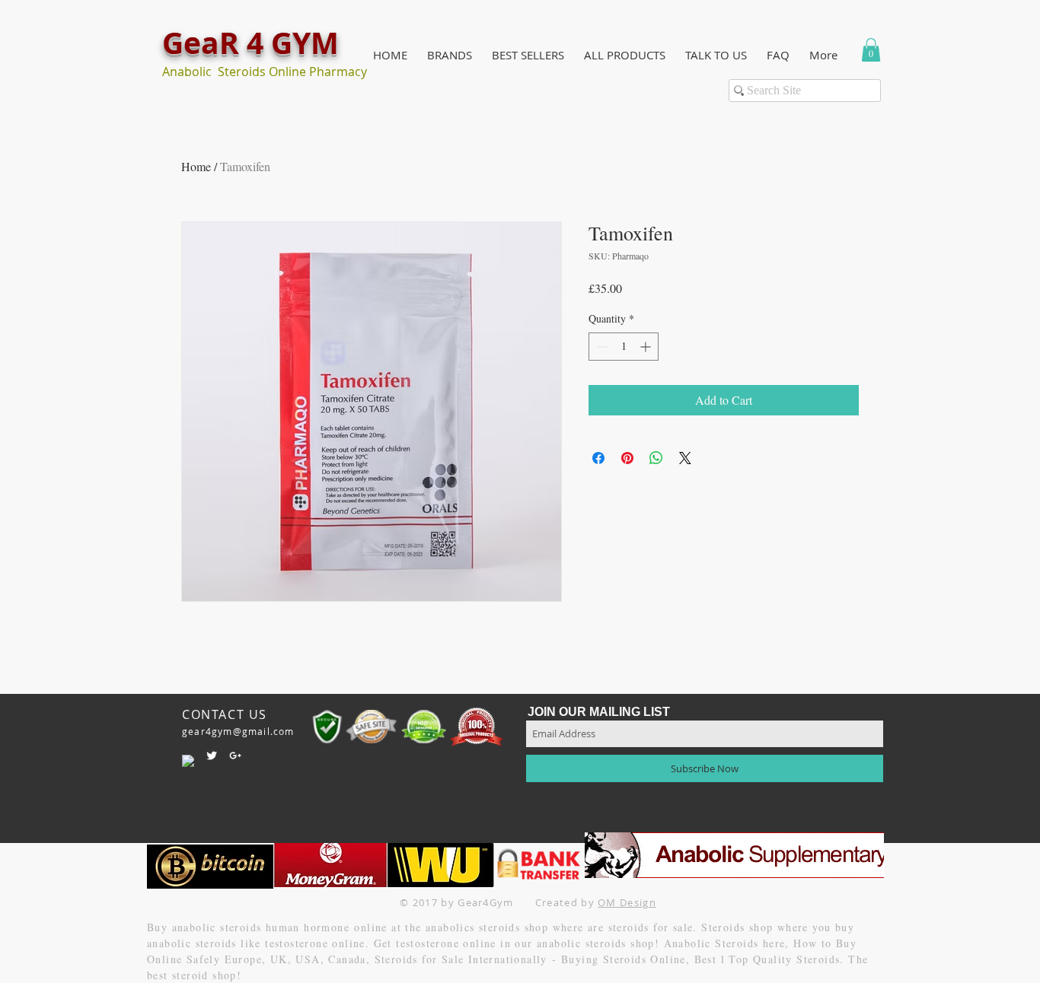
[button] (449, 55)
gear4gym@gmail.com (238, 731)
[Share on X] (685, 458)
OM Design (627, 902)
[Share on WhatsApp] (656, 458)
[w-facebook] (188, 761)
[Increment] (646, 346)
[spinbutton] (623, 346)
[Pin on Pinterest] (627, 458)
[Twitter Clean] (212, 755)
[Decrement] (600, 346)
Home (196, 166)
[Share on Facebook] (598, 458)
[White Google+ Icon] (235, 755)
